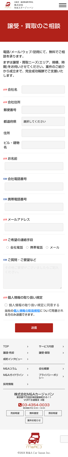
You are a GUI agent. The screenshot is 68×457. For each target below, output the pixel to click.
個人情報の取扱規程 (27, 310)
